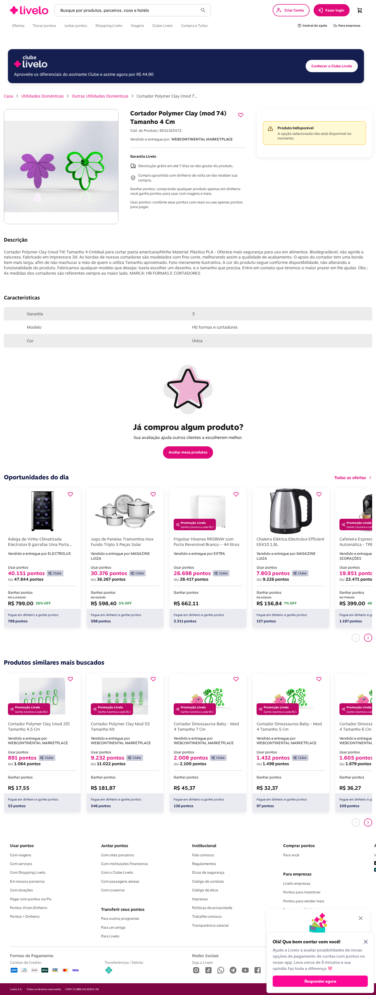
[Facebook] (257, 970)
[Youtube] (245, 970)
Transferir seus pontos (123, 909)
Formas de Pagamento (31, 955)
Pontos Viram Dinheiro (28, 908)
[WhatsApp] (221, 970)
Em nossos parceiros (27, 881)
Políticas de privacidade (212, 908)
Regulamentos (204, 864)
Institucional (204, 845)
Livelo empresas (297, 883)
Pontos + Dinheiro (25, 916)
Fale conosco (203, 855)
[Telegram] (233, 970)
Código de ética (205, 890)
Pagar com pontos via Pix (30, 899)
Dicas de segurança (208, 872)
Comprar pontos (299, 845)
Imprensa (200, 899)
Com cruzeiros (113, 890)
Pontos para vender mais (303, 901)
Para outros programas (120, 918)
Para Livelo (110, 936)
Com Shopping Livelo (28, 872)
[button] (127, 10)
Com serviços (21, 864)
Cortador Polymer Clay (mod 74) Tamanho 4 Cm (167, 96)
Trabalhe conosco (207, 916)
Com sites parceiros (117, 855)
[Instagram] (196, 970)
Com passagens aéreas (120, 881)
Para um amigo (113, 927)
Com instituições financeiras (124, 864)
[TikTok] (208, 970)
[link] (29, 10)
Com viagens (20, 855)
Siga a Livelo (202, 962)
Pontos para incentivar (301, 892)
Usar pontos (22, 845)
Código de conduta (208, 881)
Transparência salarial (210, 925)
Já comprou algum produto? (188, 427)
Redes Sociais (205, 955)
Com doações (21, 890)
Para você (291, 855)
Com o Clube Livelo (117, 872)
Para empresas (297, 874)
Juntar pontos (114, 845)
